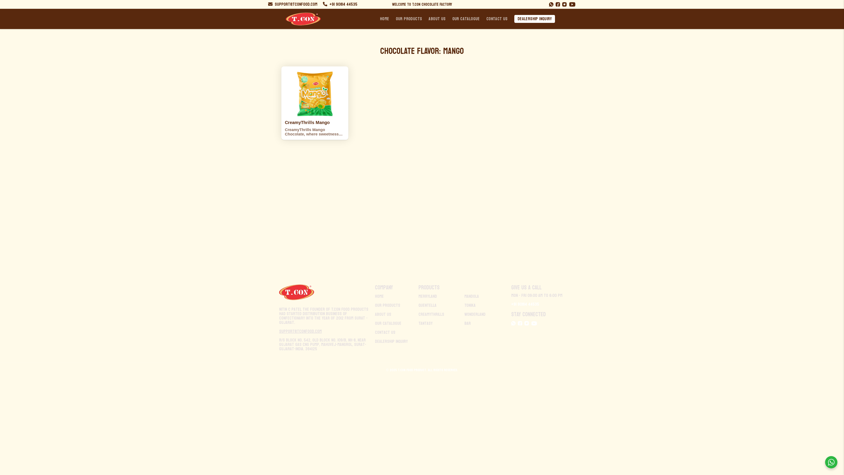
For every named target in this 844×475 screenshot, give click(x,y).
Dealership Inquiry (535, 19)
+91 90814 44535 (342, 4)
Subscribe (532, 218)
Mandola (471, 296)
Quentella (427, 305)
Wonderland (475, 314)
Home (384, 19)
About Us (437, 19)
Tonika (470, 305)
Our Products (409, 19)
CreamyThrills (431, 314)
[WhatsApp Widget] (831, 462)
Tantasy (425, 323)
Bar (467, 323)
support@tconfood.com (296, 4)
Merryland (427, 296)
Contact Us (497, 19)
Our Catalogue (466, 19)
